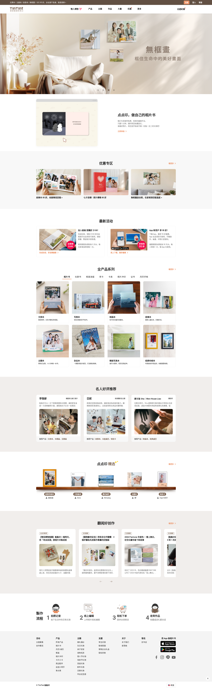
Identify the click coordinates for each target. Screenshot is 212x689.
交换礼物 (80, 671)
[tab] (90, 9)
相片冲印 (59, 656)
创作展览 (39, 646)
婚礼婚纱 (80, 642)
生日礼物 (80, 646)
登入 (194, 2)
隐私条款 (102, 653)
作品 (110, 9)
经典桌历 (153, 439)
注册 (186, 2)
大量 (120, 9)
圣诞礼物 (80, 663)
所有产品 (59, 642)
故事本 (97, 439)
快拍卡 (113, 439)
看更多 (171, 163)
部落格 (124, 646)
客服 (200, 2)
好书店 (144, 642)
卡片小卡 (59, 660)
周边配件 (59, 663)
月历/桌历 (60, 649)
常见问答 (102, 642)
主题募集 (39, 642)
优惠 (130, 9)
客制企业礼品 (104, 649)
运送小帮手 (60, 667)
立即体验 (121, 131)
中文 (172, 685)
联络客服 (102, 646)
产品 (90, 9)
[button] (49, 478)
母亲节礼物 (81, 660)
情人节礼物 (81, 656)
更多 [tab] (139, 9)
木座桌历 (105, 439)
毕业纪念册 (81, 674)
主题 (100, 9)
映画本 (145, 439)
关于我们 (125, 642)
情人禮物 (75, 9)
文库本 (50, 439)
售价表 (58, 671)
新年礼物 (80, 667)
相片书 (58, 646)
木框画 (57, 439)
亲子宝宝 (80, 649)
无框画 (64, 439)
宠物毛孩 (80, 653)
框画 (57, 653)
